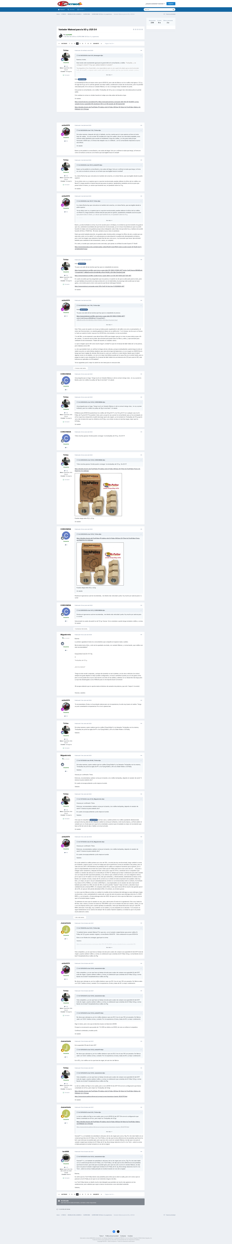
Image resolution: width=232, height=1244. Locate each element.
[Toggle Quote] (77, 55)
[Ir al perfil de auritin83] (60, 36)
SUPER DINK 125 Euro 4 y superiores (88, 36)
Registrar (170, 3)
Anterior (64, 43)
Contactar (123, 1236)
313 (67, 141)
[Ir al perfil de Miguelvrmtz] (66, 641)
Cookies (130, 1236)
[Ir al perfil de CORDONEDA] (66, 380)
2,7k (66, 1167)
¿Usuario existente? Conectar (155, 3)
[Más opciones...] (141, 50)
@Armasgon (82, 79)
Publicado (84, 50)
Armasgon (97, 55)
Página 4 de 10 (109, 43)
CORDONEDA (65, 374)
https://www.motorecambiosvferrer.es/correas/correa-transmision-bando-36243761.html (101, 1096)
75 (67, 939)
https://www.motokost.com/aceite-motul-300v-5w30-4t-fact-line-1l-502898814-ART (99, 286)
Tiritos (65, 50)
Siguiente (96, 43)
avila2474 (66, 125)
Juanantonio (66, 923)
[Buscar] (173, 9)
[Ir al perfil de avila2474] (66, 132)
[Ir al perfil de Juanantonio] (66, 929)
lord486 (65, 1151)
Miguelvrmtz (66, 635)
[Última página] (101, 43)
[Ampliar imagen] (98, 494)
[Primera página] (59, 43)
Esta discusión (165, 9)
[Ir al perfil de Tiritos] (66, 57)
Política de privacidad (111, 1236)
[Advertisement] (101, 22)
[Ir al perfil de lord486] (66, 1158)
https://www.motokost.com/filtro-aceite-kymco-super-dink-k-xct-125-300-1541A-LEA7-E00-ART (103, 275)
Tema (101, 1236)
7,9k (66, 66)
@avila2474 (82, 263)
